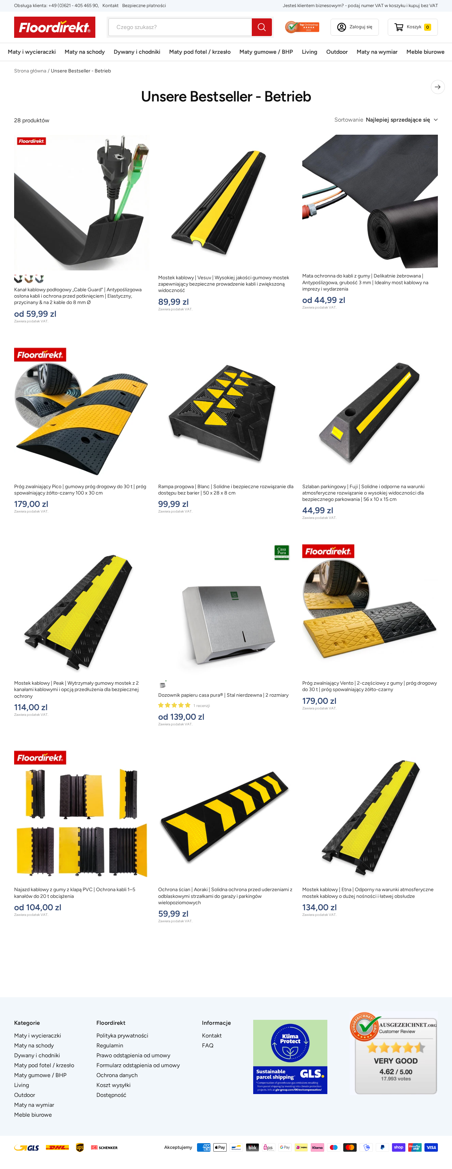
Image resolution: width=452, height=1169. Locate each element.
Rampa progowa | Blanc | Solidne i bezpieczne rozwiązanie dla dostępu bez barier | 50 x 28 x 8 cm (225, 490)
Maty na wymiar (377, 51)
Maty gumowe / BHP (266, 51)
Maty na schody (85, 51)
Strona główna (30, 71)
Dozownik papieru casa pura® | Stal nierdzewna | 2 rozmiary (223, 695)
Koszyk (418, 26)
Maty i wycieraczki (32, 51)
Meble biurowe (425, 51)
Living (309, 51)
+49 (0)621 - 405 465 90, (73, 5)
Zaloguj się (361, 26)
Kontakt (110, 5)
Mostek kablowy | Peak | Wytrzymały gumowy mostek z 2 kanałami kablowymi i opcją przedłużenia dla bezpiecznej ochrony (76, 689)
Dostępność (111, 1095)
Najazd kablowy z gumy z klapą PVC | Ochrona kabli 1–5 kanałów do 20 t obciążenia (74, 893)
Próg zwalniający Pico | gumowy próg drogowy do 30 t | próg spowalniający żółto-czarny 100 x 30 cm (80, 490)
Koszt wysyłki (113, 1085)
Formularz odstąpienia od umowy (138, 1065)
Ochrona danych (117, 1075)
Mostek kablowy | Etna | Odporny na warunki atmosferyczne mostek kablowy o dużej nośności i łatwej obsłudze (368, 893)
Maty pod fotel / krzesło (200, 51)
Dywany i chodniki (137, 51)
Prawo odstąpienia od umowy (133, 1055)
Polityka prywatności (122, 1035)
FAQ (207, 1045)
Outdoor (337, 51)
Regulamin (109, 1045)
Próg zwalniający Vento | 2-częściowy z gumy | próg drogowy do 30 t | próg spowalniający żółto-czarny (369, 686)
